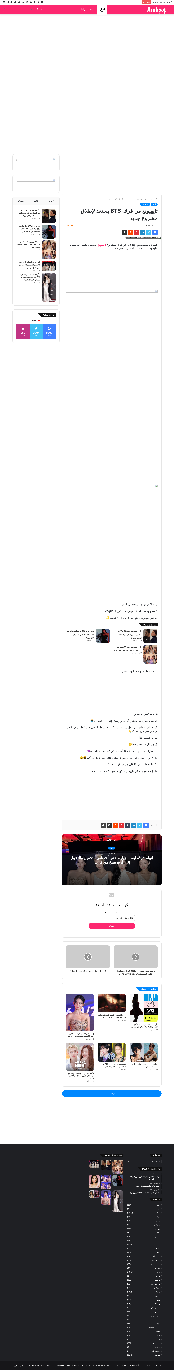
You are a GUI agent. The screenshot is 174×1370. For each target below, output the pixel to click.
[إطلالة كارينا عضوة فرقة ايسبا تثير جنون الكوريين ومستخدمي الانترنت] (80, 1012)
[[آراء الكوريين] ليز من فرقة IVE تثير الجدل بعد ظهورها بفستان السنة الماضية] (49, 287)
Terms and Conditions (55, 1365)
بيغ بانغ (157, 1268)
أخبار (102, 9)
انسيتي (157, 1236)
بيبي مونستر (155, 1264)
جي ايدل (157, 1288)
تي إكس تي (155, 1284)
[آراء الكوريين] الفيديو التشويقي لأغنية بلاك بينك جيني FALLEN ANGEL (112, 1016)
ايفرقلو (157, 1248)
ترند (158, 1272)
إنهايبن (157, 1229)
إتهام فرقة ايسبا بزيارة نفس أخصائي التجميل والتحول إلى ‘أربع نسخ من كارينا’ (111, 859)
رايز (158, 1300)
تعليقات (21, 201)
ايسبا (158, 1244)
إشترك (111, 926)
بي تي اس (145, 204)
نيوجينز (157, 1355)
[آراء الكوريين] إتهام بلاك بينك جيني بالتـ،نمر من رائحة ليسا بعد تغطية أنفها (28, 244)
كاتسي (157, 1335)
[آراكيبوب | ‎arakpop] (157, 9)
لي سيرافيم (155, 1343)
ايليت (158, 1252)
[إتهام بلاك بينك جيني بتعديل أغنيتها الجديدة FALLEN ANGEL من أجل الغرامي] (94, 1194)
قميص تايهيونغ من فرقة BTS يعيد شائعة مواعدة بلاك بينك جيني (114, 1065)
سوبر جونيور (155, 1315)
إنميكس (157, 1225)
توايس (157, 1280)
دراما (83, 9)
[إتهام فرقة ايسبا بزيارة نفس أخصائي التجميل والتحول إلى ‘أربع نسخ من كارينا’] (49, 266)
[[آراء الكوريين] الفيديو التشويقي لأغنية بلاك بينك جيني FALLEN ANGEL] (112, 1003)
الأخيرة (52, 201)
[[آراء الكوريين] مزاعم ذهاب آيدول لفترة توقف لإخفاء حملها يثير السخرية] (144, 1008)
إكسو (158, 1221)
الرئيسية (153, 199)
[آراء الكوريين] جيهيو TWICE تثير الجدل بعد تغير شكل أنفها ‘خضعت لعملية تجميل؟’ (129, 634)
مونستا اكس (155, 1351)
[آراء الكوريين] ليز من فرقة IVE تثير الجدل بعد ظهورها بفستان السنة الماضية (29, 277)
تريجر (158, 1276)
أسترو (158, 1217)
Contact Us (78, 1365)
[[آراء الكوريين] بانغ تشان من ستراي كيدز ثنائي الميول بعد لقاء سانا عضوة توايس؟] (80, 1057)
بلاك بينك (156, 1256)
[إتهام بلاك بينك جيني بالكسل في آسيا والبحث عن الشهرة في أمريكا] (94, 1181)
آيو (159, 1209)
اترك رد (111, 1093)
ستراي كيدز (155, 1308)
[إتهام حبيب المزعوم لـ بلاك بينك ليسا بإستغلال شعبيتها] (144, 1052)
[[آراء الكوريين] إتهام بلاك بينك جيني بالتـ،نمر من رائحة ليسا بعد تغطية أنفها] (150, 654)
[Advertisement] (87, 64)
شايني (157, 1319)
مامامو (157, 1347)
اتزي (158, 1233)
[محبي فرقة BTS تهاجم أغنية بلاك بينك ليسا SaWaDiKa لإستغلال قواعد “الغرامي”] (103, 636)
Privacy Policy (40, 1365)
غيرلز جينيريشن (154, 1327)
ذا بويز (157, 1296)
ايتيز (158, 1240)
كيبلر (158, 1339)
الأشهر (36, 201)
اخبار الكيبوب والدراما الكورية (23, 1365)
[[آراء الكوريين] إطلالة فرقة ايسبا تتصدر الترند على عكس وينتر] (106, 1182)
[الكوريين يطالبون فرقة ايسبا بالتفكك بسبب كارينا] (106, 1197)
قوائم (92, 9)
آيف (158, 1205)
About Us (69, 1365)
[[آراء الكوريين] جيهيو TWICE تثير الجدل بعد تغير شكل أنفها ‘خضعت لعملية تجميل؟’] (150, 636)
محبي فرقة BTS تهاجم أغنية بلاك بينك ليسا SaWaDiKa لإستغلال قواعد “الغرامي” (80, 634)
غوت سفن (156, 1323)
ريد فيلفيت (156, 1304)
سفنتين (157, 1312)
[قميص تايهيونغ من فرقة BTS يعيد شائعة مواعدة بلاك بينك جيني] (112, 1052)
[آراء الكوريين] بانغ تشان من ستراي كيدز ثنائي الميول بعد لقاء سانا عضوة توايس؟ (81, 1075)
